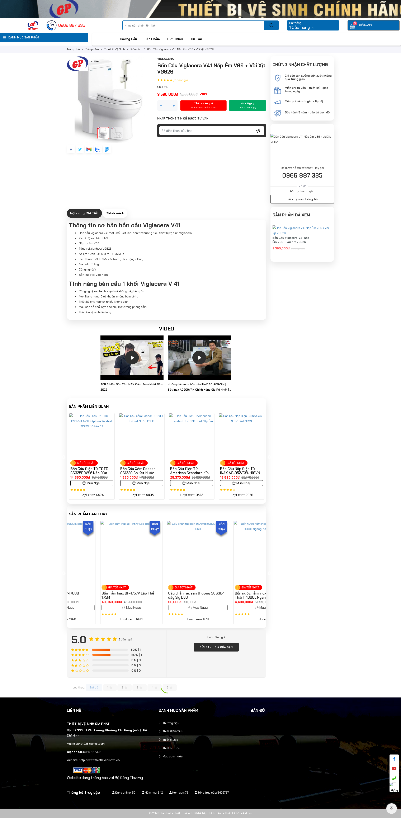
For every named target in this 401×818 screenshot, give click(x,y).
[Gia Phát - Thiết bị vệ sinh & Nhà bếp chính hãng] (33, 25)
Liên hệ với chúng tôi (302, 199)
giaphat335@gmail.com (89, 744)
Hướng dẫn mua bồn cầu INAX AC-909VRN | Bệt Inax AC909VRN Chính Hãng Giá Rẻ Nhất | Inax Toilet (198, 387)
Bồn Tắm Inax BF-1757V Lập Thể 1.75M (96, 595)
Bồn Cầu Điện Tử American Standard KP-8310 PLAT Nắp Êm (139, 471)
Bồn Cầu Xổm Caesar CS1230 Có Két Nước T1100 (87, 471)
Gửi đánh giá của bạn (216, 647)
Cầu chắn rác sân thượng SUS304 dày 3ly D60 (165, 595)
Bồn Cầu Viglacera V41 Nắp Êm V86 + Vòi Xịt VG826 (291, 240)
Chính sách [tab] (114, 213)
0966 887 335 (302, 175)
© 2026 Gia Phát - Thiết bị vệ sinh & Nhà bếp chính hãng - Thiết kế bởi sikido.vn (200, 813)
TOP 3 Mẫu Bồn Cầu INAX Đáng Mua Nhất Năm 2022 (131, 386)
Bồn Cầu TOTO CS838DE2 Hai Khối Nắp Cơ (241, 471)
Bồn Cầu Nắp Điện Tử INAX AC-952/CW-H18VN (190, 471)
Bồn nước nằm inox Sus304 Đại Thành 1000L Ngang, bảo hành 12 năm (231, 595)
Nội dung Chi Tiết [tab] (84, 213)
